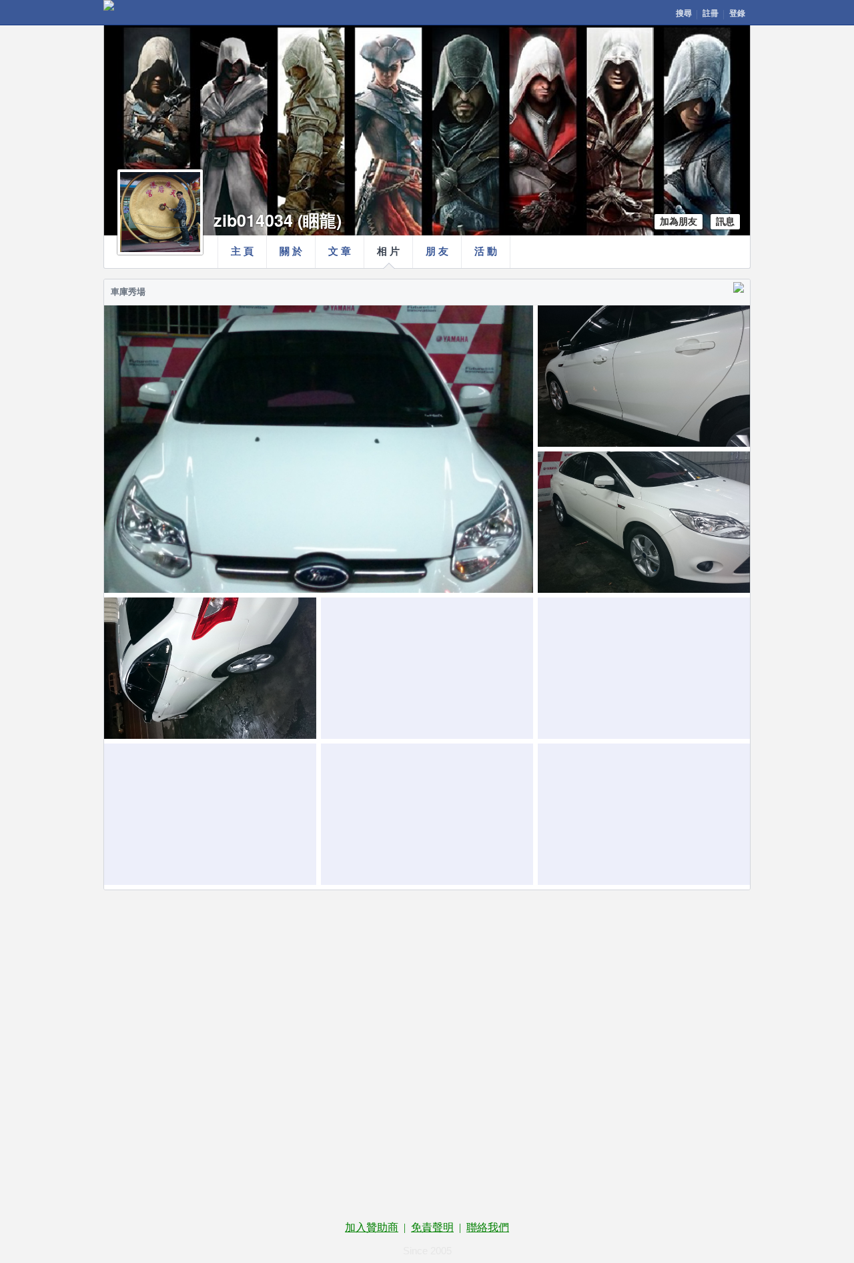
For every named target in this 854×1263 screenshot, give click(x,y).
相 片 (388, 251)
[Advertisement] (427, 956)
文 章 (339, 251)
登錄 (737, 13)
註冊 (711, 13)
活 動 (485, 251)
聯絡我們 (487, 1227)
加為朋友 (678, 222)
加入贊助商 (371, 1227)
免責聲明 (432, 1227)
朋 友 (437, 251)
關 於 (291, 251)
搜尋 (684, 13)
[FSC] (108, 5)
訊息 (725, 222)
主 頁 (242, 251)
